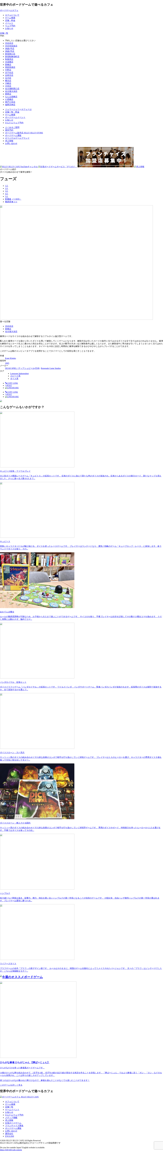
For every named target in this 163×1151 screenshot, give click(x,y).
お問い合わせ (11, 143)
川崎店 (8, 83)
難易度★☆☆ (11, 202)
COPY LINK (12, 383)
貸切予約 (9, 130)
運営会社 (9, 1134)
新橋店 (8, 64)
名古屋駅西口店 (12, 89)
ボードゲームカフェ (9, 10)
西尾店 (8, 94)
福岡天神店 (10, 105)
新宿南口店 (10, 54)
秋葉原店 (9, 59)
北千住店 (9, 73)
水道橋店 (9, 62)
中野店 (8, 70)
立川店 (8, 78)
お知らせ (9, 1112)
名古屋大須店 (11, 91)
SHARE (15, 388)
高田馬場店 (10, 67)
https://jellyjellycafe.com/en (11, 1150)
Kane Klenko (10, 358)
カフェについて (12, 1101)
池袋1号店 (9, 48)
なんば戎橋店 (11, 97)
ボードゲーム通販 (13, 135)
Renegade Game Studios (51, 368)
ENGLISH (9, 1136)
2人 (6, 188)
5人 (6, 196)
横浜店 (8, 81)
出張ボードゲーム (13, 1123)
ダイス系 (14, 379)
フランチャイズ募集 (14, 1126)
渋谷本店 (9, 43)
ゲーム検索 (10, 1104)
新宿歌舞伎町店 (12, 56)
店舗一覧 (9, 1107)
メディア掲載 (11, 1118)
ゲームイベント (12, 1110)
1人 (6, 186)
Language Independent (19, 373)
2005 (7, 363)
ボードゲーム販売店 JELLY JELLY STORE (24, 133)
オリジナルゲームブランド (17, 138)
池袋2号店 (9, 51)
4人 (6, 194)
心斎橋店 (9, 99)
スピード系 (15, 376)
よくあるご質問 (12, 127)
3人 (6, 191)
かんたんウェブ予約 (14, 1115)
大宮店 (8, 86)
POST (8, 385)
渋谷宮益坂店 (11, 46)
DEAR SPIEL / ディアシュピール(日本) (22, 368)
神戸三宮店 (10, 102)
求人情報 (9, 141)
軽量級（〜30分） (13, 199)
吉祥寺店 (9, 75)
